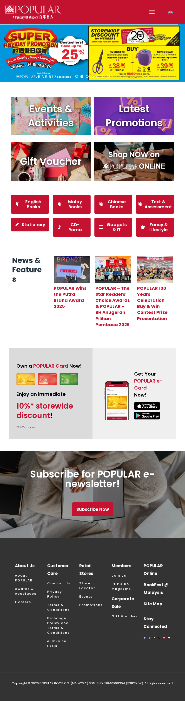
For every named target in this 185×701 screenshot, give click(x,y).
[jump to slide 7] (108, 76)
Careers (23, 602)
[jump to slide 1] (76, 76)
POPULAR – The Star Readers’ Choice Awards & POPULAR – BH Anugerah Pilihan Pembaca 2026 (112, 306)
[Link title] (72, 269)
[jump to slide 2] (81, 76)
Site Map (153, 604)
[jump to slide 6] (103, 76)
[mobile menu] (152, 12)
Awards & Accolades (25, 591)
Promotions (91, 605)
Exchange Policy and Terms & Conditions (58, 625)
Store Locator (87, 585)
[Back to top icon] (162, 691)
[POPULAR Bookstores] (33, 12)
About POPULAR (24, 578)
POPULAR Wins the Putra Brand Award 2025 (70, 297)
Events (85, 596)
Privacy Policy (54, 594)
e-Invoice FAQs (56, 643)
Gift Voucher (125, 616)
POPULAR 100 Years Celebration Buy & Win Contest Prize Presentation (152, 303)
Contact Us (58, 583)
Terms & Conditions (58, 607)
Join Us (119, 575)
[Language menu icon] (172, 12)
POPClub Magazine (121, 586)
